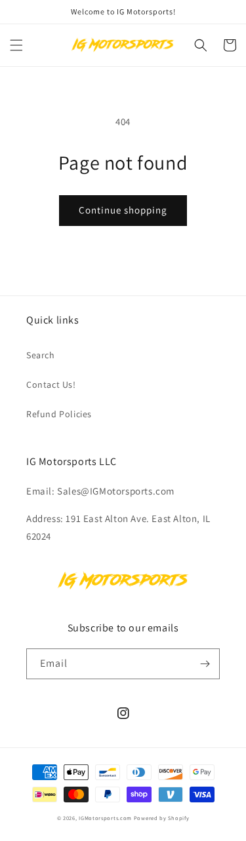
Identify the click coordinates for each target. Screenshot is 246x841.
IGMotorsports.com (105, 817)
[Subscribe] (204, 663)
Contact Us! (51, 384)
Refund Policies (59, 414)
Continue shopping (123, 210)
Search (40, 355)
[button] (16, 45)
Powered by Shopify (162, 817)
